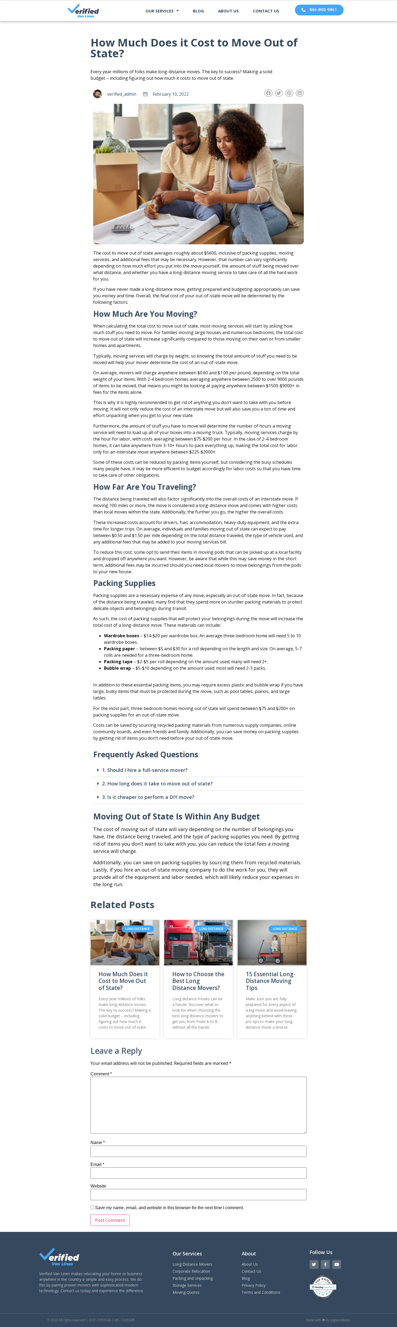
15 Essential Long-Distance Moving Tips (270, 981)
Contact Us (266, 11)
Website (98, 1186)
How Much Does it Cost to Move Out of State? (123, 981)
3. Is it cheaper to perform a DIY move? (148, 797)
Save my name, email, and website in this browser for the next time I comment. (169, 1208)
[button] (319, 10)
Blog (198, 11)
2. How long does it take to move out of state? (157, 783)
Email (97, 1164)
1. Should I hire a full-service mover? (145, 770)
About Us (228, 11)
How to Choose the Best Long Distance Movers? (198, 981)
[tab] (198, 770)
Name (97, 1143)
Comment (101, 1074)
